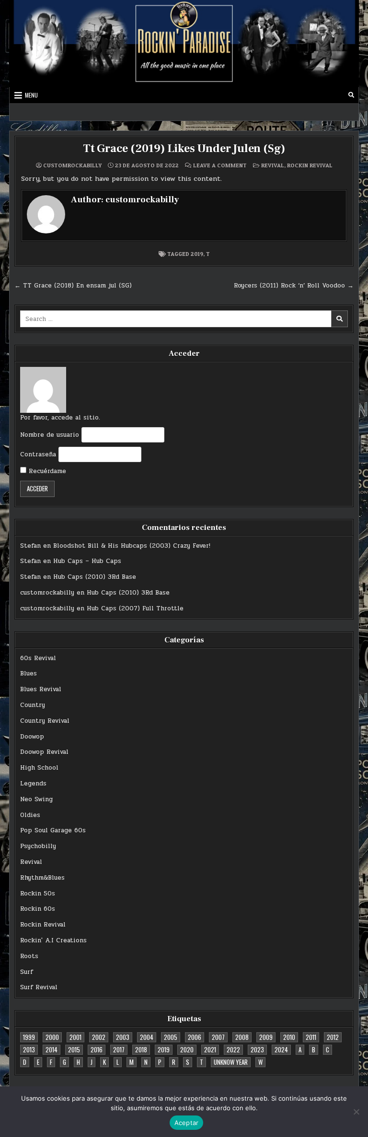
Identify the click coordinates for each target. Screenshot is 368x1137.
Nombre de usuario (49, 435)
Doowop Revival (44, 752)
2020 (187, 1049)
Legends (33, 783)
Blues (28, 673)
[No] (356, 1111)
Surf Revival (39, 987)
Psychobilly (38, 846)
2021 (210, 1049)
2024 (281, 1049)
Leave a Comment (220, 165)
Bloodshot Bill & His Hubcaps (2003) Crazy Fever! (131, 546)
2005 (170, 1037)
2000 (52, 1037)
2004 (146, 1037)
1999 (29, 1037)
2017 (119, 1049)
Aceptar (186, 1122)
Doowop (32, 736)
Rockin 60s (37, 909)
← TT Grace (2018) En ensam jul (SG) (73, 285)
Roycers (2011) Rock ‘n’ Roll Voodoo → (294, 285)
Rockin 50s (37, 893)
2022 (233, 1049)
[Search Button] (351, 95)
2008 (242, 1037)
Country (32, 705)
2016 (97, 1049)
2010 (289, 1037)
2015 (74, 1049)
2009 (266, 1037)
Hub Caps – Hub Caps (87, 561)
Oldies (30, 815)
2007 (218, 1037)
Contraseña (38, 454)
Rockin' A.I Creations (53, 940)
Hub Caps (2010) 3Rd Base (94, 577)
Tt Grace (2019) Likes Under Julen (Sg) (184, 148)
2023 (257, 1049)
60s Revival (38, 658)
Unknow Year (231, 1062)
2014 (52, 1049)
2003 (122, 1037)
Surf (26, 972)
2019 (197, 253)
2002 (98, 1037)
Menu (31, 95)
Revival (272, 165)
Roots (29, 956)
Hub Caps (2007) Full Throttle (135, 608)
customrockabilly (72, 165)
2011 (311, 1037)
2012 (333, 1037)
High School (39, 768)
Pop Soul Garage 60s (53, 830)
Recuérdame (46, 471)
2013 (29, 1049)
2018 (141, 1049)
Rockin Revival (310, 165)
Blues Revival (40, 689)
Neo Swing (36, 799)
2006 (194, 1037)
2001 (75, 1037)
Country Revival (44, 721)
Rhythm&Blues (42, 878)
